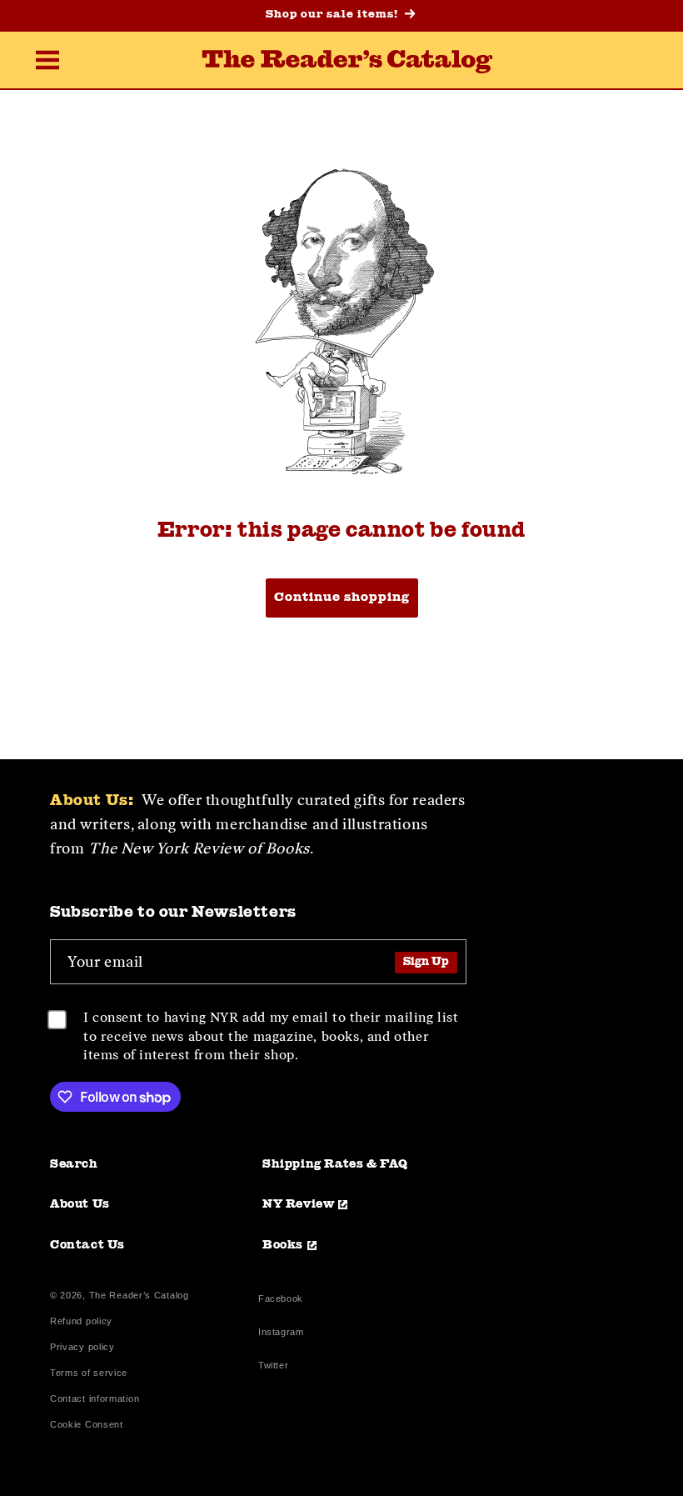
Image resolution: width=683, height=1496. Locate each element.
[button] (47, 61)
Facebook (280, 1300)
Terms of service (88, 1373)
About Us (80, 1204)
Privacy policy (82, 1347)
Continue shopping (342, 598)
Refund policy (81, 1321)
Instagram (280, 1334)
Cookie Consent (86, 1424)
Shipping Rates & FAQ (335, 1164)
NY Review (298, 1204)
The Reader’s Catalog (139, 1295)
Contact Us (87, 1245)
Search (74, 1164)
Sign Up (426, 962)
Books (282, 1245)
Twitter (276, 1367)
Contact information (94, 1398)
